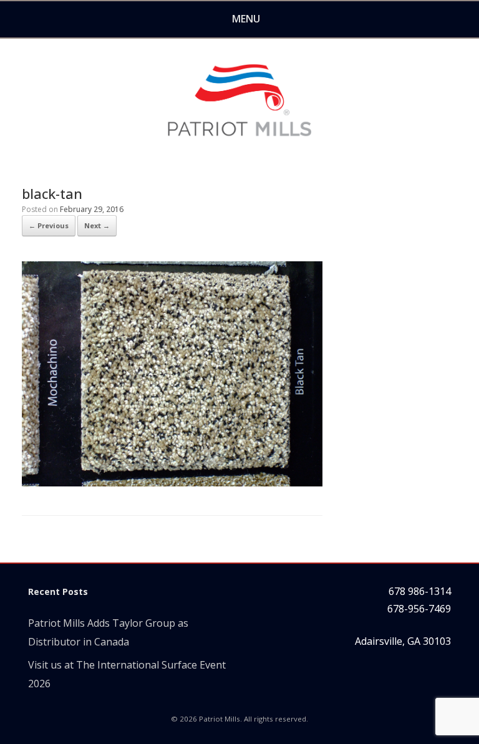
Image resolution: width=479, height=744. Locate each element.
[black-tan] (172, 482)
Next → (97, 225)
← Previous (49, 225)
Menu (246, 19)
